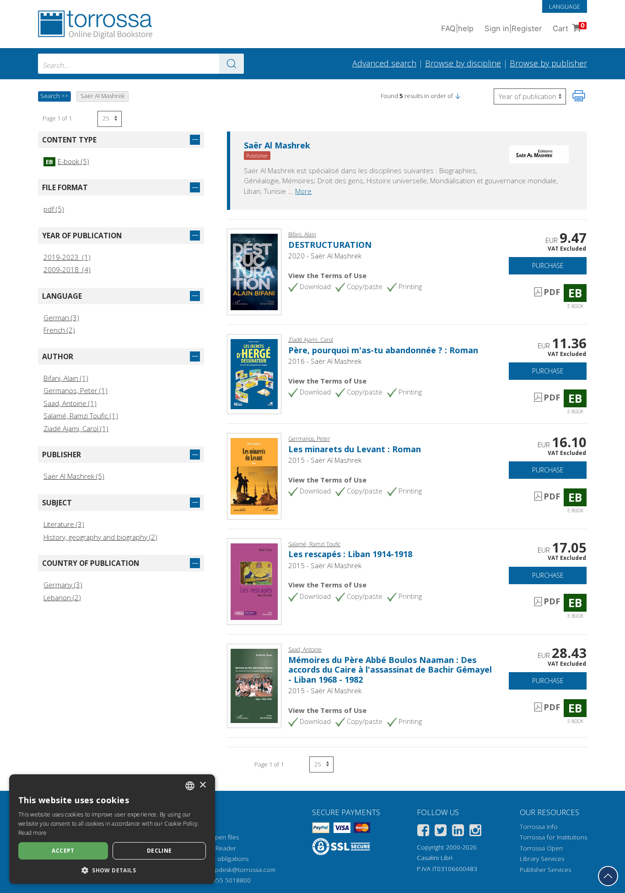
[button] (457, 96)
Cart (569, 27)
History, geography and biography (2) (100, 537)
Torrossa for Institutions (553, 837)
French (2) (59, 329)
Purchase (548, 265)
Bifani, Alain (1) (65, 378)
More (303, 191)
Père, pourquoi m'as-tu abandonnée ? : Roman (383, 350)
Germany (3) (62, 584)
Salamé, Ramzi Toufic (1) (80, 415)
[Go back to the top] (608, 876)
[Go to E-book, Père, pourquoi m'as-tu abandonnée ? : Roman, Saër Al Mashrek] (254, 373)
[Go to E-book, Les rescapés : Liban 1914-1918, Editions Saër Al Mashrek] (254, 580)
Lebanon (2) (62, 597)
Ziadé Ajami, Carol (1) (75, 428)
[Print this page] (579, 95)
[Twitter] (440, 831)
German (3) (61, 317)
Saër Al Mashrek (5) (73, 476)
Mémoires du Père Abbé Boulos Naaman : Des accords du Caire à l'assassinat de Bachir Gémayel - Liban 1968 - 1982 (390, 669)
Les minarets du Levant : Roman (354, 449)
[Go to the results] (231, 64)
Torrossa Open (541, 848)
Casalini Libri (435, 858)
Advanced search (384, 63)
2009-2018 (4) (67, 269)
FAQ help (457, 28)
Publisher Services (545, 870)
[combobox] (141, 64)
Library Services (542, 859)
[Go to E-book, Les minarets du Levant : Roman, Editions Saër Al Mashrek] (254, 475)
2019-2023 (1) (67, 257)
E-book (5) (67, 161)
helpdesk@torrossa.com (240, 870)
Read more (32, 833)
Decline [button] (159, 851)
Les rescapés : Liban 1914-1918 (350, 553)
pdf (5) (53, 209)
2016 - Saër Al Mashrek (324, 361)
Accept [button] (63, 851)
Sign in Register (513, 28)
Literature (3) (63, 524)
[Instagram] (475, 831)
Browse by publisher (548, 63)
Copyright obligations (218, 859)
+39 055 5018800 (225, 880)
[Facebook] (423, 831)
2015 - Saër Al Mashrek (324, 460)
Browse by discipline (463, 63)
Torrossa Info (539, 826)
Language (564, 6)
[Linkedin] (458, 831)
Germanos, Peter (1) (75, 390)
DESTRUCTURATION (330, 244)
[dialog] (112, 829)
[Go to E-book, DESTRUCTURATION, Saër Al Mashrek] (254, 271)
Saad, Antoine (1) (70, 403)
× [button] (202, 785)
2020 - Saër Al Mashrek (324, 255)
